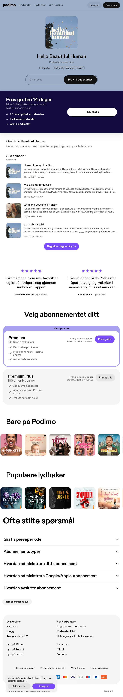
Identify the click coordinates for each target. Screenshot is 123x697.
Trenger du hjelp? (17, 636)
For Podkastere (66, 621)
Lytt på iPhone (15, 644)
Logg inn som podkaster (71, 626)
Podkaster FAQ (66, 631)
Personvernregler (99, 668)
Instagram (63, 644)
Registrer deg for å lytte (61, 246)
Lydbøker (40, 5)
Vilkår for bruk (78, 668)
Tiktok (61, 649)
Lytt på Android (16, 649)
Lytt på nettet (15, 654)
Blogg (10, 631)
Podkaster (25, 5)
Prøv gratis (111, 5)
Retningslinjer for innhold (52, 668)
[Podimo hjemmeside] (9, 5)
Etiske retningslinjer (24, 668)
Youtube (62, 654)
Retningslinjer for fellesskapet (75, 636)
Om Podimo (56, 5)
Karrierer (12, 626)
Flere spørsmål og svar (17, 601)
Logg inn (94, 5)
